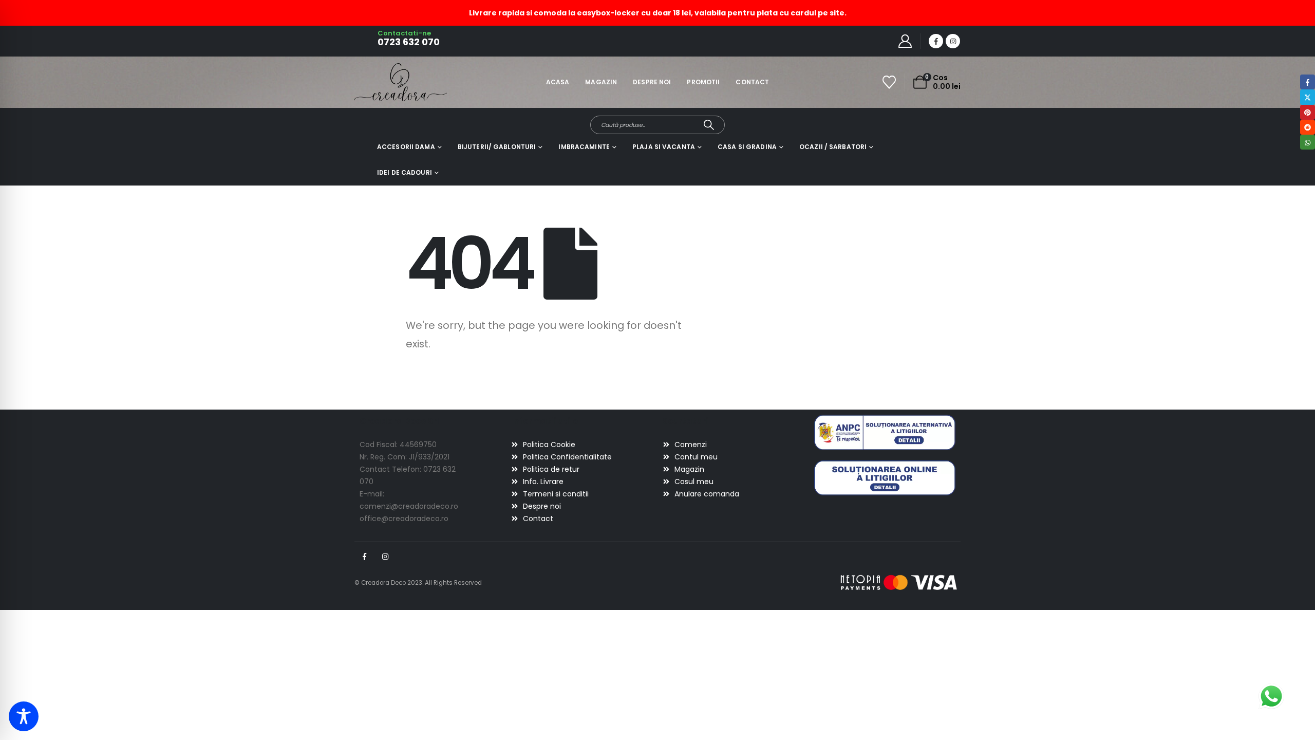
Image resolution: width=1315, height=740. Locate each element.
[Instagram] (953, 41)
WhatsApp (1307, 142)
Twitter (1307, 96)
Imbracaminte (583, 146)
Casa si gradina (747, 146)
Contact (752, 82)
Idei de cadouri (404, 172)
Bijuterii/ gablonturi (497, 146)
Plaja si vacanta (663, 146)
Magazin (601, 82)
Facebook (364, 556)
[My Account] (905, 41)
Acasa (558, 82)
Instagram (385, 556)
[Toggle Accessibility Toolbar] (24, 716)
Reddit (1307, 127)
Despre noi (652, 82)
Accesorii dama (406, 146)
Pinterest (1307, 112)
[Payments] (899, 582)
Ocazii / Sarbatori (833, 146)
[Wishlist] (889, 82)
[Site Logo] (382, 82)
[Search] (709, 125)
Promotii (703, 82)
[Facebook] (936, 41)
